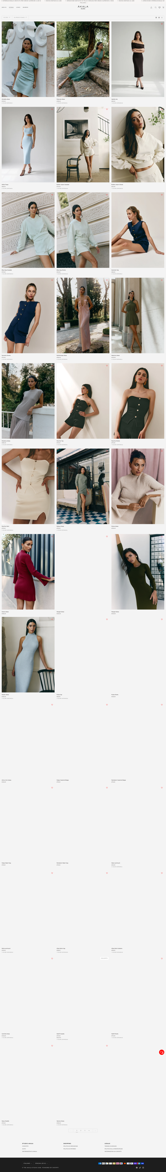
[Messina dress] (137, 315)
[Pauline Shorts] (137, 401)
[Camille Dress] (28, 994)
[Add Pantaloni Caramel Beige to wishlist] (161, 704)
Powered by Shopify (50, 1167)
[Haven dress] (28, 654)
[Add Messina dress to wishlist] (161, 280)
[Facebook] (137, 1167)
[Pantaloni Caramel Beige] (137, 740)
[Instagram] (143, 1167)
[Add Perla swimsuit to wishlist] (52, 873)
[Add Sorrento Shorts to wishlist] (52, 280)
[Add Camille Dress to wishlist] (52, 958)
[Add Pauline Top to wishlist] (107, 365)
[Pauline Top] (83, 401)
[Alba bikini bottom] (137, 908)
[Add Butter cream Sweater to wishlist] (107, 109)
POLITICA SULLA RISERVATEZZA (114, 1148)
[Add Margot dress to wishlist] (107, 536)
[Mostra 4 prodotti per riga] (162, 17)
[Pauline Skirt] (28, 486)
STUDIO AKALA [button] (27, 1143)
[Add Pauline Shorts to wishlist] (161, 365)
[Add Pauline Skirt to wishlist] (52, 451)
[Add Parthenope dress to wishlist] (107, 280)
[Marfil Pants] (137, 994)
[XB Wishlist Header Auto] (159, 7)
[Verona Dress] (83, 1081)
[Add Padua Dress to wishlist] (107, 451)
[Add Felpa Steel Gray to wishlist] (52, 787)
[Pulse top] (83, 654)
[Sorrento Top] (137, 230)
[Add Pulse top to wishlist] (107, 619)
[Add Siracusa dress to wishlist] (107, 23)
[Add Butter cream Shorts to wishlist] (161, 109)
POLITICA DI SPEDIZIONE (70, 1146)
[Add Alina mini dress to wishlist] (52, 704)
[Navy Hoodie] (28, 1081)
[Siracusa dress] (83, 59)
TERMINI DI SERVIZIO (111, 1146)
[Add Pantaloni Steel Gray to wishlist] (107, 787)
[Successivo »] (95, 1130)
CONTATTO (25, 1146)
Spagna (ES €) (40, 1163)
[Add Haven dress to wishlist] (52, 619)
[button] (5, 7)
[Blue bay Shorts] (83, 230)
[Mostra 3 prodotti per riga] (159, 17)
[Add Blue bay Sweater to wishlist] (52, 194)
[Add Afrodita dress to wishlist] (52, 23)
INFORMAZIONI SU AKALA (29, 1151)
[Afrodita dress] (28, 59)
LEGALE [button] (107, 1143)
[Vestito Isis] (137, 59)
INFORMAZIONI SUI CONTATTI (113, 1151)
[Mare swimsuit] (137, 823)
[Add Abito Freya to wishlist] (52, 109)
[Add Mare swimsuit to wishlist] (161, 787)
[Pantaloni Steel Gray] (83, 823)
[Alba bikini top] (83, 908)
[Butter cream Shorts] (137, 144)
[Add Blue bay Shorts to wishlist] (107, 194)
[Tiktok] (140, 1167)
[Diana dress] (137, 486)
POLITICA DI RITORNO (69, 1148)
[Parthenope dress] (83, 315)
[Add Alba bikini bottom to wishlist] (161, 873)
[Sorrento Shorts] (28, 315)
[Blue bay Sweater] (28, 230)
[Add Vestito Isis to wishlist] (161, 23)
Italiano (83, 2)
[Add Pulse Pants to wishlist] (161, 619)
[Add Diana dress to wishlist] (161, 451)
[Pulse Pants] (137, 654)
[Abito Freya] (28, 144)
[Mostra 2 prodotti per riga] (156, 17)
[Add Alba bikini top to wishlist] (107, 873)
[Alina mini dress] (28, 740)
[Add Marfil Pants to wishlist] (161, 958)
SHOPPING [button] (67, 1143)
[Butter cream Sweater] (83, 144)
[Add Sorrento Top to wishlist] (161, 194)
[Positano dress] (28, 401)
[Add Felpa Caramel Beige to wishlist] (107, 704)
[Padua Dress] (83, 486)
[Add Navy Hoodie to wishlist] (52, 1045)
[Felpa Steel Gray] (28, 823)
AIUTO (24, 1148)
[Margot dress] (83, 572)
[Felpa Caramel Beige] (83, 740)
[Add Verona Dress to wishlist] (107, 1045)
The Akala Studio (31, 1167)
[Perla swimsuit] (28, 908)
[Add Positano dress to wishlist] (52, 365)
